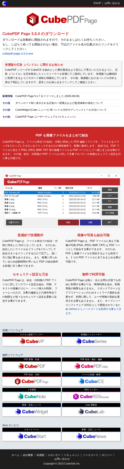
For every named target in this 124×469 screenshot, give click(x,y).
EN (95, 3)
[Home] (4, 5)
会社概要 (28, 455)
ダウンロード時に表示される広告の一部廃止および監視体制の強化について (59, 103)
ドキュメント (71, 455)
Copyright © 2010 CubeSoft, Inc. (61, 463)
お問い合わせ (112, 3)
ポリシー (107, 455)
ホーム (15, 455)
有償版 (40, 455)
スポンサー (54, 455)
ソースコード (90, 455)
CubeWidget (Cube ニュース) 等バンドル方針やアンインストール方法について (61, 109)
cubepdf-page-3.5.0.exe (17, 53)
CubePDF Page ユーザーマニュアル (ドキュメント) (45, 116)
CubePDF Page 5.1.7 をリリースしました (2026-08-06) (47, 96)
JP (99, 3)
